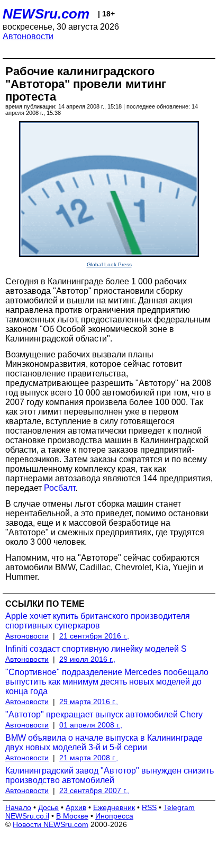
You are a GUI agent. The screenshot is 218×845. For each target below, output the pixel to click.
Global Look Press (109, 264)
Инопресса (114, 816)
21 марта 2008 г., (88, 757)
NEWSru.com (46, 14)
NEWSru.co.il (27, 816)
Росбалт (59, 487)
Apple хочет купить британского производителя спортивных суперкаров (97, 621)
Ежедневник (114, 807)
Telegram (179, 807)
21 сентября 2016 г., (94, 636)
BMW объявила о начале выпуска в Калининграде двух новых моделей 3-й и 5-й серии (104, 742)
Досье (48, 807)
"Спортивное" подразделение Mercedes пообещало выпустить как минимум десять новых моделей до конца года (106, 682)
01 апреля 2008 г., (90, 725)
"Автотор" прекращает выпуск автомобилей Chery (104, 714)
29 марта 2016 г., (88, 701)
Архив (76, 807)
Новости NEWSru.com (50, 824)
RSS (149, 807)
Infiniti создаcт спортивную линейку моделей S (96, 648)
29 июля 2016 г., (87, 659)
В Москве (72, 816)
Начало (18, 807)
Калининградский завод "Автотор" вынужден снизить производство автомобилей (109, 775)
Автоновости (28, 36)
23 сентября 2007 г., (94, 790)
